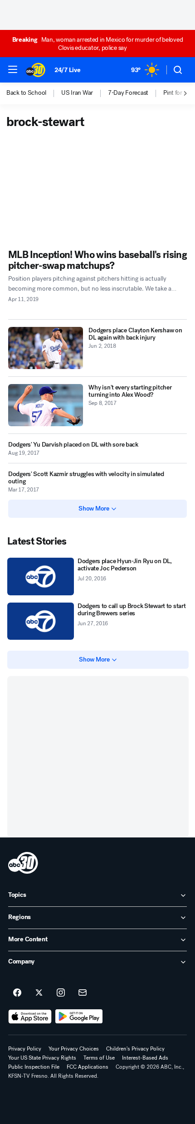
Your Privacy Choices (74, 1048)
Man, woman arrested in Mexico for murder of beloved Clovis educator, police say (97, 43)
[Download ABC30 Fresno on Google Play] (79, 1016)
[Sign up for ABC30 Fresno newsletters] (82, 993)
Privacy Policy (24, 1048)
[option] (33, 93)
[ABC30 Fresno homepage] (35, 70)
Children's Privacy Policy (135, 1048)
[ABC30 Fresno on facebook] (17, 993)
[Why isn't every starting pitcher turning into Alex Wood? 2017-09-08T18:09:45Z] (45, 405)
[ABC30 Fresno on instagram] (61, 993)
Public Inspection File (33, 1067)
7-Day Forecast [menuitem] (128, 93)
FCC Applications (87, 1067)
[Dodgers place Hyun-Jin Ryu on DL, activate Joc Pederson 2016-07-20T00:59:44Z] (40, 576)
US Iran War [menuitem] (77, 93)
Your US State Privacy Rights (42, 1058)
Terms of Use (99, 1058)
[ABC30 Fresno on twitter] (39, 993)
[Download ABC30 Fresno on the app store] (30, 1016)
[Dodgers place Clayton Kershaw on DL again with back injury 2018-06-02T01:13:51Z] (45, 348)
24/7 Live (67, 70)
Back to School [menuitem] (26, 93)
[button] (12, 69)
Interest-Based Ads (145, 1058)
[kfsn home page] (23, 863)
